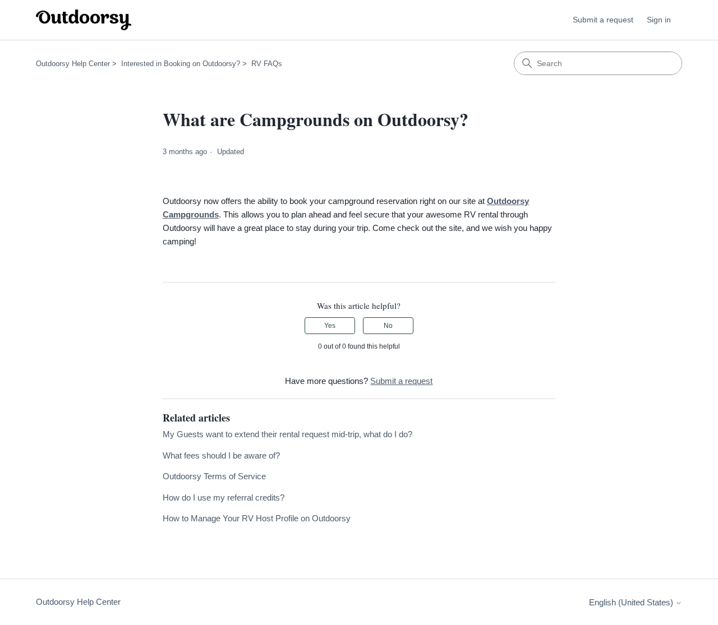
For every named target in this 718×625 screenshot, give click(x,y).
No (388, 326)
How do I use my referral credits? (223, 497)
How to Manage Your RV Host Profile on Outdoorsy (257, 518)
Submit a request (603, 19)
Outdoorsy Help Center (73, 63)
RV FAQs (266, 63)
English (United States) (632, 602)
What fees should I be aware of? (221, 455)
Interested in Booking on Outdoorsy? (180, 63)
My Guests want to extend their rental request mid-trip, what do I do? (287, 434)
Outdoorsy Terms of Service (214, 476)
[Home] (83, 20)
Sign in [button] (659, 19)
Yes (329, 326)
